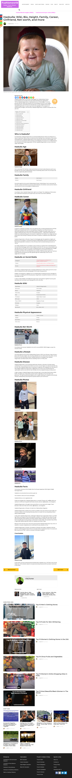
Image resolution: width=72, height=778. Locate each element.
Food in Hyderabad (41, 769)
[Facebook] (16, 98)
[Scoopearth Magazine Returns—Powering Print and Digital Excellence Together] (10, 716)
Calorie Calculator (24, 762)
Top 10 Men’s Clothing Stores (47, 605)
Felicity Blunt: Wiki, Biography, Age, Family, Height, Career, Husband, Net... (27, 594)
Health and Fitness (39, 4)
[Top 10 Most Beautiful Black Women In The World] (19, 698)
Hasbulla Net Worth (20, 124)
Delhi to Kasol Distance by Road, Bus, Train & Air (60, 723)
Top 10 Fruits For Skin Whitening (48, 622)
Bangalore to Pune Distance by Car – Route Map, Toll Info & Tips (44, 724)
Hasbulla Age (19, 115)
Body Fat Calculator (24, 767)
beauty (56, 4)
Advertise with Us (58, 769)
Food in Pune (40, 774)
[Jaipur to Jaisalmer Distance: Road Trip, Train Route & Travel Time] (27, 736)
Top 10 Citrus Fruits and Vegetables (49, 657)
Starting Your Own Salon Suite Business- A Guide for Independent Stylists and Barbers (27, 724)
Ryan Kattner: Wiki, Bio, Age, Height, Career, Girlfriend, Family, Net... (49, 594)
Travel (32, 4)
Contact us (56, 762)
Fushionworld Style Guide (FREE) (45, 12)
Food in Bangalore (41, 764)
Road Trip (61, 4)
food (52, 4)
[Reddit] (20, 98)
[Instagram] (59, 772)
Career (55, 767)
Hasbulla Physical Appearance (22, 123)
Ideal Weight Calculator (25, 764)
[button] (19, 10)
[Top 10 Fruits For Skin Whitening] (19, 629)
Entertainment (25, 4)
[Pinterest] (24, 98)
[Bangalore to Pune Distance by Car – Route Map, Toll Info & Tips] (44, 716)
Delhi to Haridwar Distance (9, 772)
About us (56, 759)
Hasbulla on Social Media (21, 120)
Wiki (12, 602)
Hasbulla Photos (19, 128)
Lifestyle (67, 4)
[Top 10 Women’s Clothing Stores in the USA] (19, 646)
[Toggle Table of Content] (27, 112)
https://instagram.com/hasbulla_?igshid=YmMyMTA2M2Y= (44, 261)
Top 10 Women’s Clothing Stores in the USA (52, 639)
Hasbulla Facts (19, 130)
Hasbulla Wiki (19, 121)
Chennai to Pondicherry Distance (10, 769)
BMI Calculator (23, 759)
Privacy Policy (57, 764)
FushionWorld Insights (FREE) (24, 12)
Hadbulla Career (19, 119)
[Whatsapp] (31, 98)
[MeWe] (27, 98)
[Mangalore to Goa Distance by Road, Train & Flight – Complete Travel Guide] (10, 736)
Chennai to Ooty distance (9, 767)
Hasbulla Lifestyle (20, 126)
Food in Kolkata (40, 767)
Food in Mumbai (40, 762)
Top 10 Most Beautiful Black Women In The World (52, 692)
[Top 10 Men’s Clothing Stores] (19, 611)
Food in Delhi (40, 759)
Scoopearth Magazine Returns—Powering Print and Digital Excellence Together (9, 724)
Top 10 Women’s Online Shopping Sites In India (51, 674)
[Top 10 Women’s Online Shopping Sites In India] (19, 681)
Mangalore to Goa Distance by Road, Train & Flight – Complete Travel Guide (10, 744)
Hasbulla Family (19, 116)
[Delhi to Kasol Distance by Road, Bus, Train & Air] (61, 716)
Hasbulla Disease (19, 127)
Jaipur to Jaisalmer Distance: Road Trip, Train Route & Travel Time (27, 744)
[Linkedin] (22, 98)
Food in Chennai (40, 772)
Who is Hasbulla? (19, 113)
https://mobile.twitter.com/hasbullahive (45, 263)
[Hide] (0, 27)
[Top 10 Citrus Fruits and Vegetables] (19, 663)
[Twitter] (18, 98)
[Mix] (29, 98)
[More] (33, 98)
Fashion (47, 4)
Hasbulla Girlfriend (20, 117)
